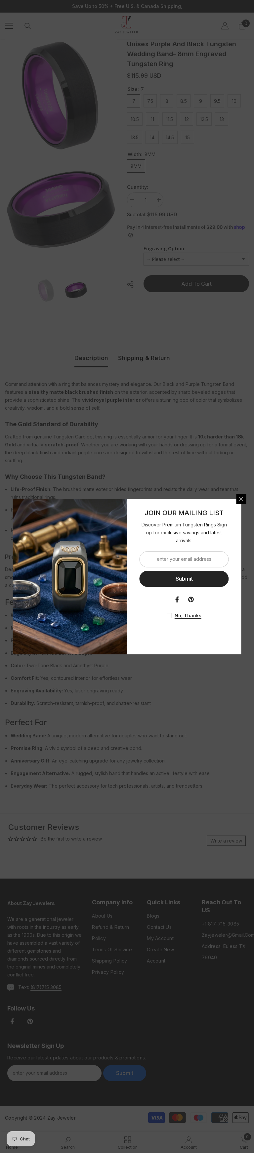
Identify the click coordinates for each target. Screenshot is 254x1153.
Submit (184, 578)
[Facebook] (177, 599)
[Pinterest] (191, 599)
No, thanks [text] (188, 615)
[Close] (241, 499)
